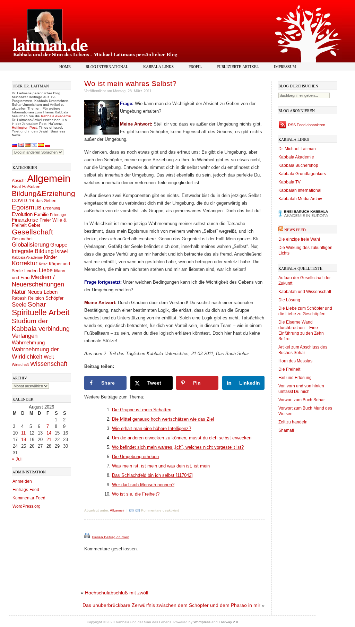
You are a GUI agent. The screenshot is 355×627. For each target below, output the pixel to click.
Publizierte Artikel (238, 66)
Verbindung (54, 328)
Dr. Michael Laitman (297, 148)
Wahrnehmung (28, 342)
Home (65, 66)
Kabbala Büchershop (298, 165)
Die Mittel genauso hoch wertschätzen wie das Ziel (163, 419)
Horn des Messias (295, 361)
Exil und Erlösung (295, 377)
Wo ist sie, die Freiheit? (135, 494)
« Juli (17, 459)
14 (48, 433)
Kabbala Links (158, 66)
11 (23, 433)
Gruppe (58, 245)
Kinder (50, 257)
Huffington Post (24, 127)
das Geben (46, 200)
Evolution (22, 214)
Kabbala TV (289, 182)
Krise (43, 264)
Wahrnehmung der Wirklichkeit (35, 353)
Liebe (46, 270)
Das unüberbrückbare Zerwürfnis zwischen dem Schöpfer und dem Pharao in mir (171, 605)
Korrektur (24, 263)
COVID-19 (23, 200)
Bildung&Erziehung (43, 193)
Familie (41, 214)
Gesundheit (23, 239)
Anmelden (22, 481)
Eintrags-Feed (25, 489)
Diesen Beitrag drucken (110, 537)
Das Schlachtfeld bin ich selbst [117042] (152, 475)
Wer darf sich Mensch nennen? (143, 484)
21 (48, 439)
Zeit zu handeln (293, 422)
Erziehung (51, 208)
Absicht (19, 180)
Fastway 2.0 (228, 622)
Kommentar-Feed (28, 498)
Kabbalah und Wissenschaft (304, 291)
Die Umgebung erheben (135, 456)
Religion (36, 298)
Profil (195, 66)
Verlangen (24, 336)
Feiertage (58, 215)
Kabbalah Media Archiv (300, 198)
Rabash (19, 298)
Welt (49, 357)
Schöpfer (54, 298)
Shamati (286, 430)
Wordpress (201, 622)
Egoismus (27, 207)
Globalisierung (30, 244)
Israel (61, 251)
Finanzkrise (25, 220)
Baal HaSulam (26, 186)
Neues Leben (42, 292)
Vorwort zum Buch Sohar (301, 399)
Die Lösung (289, 300)
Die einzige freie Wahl (299, 239)
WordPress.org (26, 506)
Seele (19, 304)
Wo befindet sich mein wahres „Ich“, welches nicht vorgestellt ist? (178, 447)
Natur (19, 291)
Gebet (34, 225)
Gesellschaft (32, 232)
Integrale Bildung (33, 251)
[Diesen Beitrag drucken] (87, 537)
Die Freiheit (289, 369)
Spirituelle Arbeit (40, 312)
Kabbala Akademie (56, 116)
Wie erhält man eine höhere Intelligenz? (151, 428)
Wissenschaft (48, 363)
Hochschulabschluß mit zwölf (116, 592)
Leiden (30, 270)
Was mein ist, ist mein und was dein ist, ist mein (161, 466)
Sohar (37, 304)
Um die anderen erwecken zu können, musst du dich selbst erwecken (181, 437)
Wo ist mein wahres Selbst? (130, 83)
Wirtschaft (20, 364)
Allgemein (48, 178)
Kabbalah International (299, 190)
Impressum (285, 66)
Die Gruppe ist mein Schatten (141, 409)
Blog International (107, 66)
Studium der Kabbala (30, 324)
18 (23, 439)
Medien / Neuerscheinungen (38, 281)
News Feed (295, 229)
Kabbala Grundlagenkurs (302, 173)
